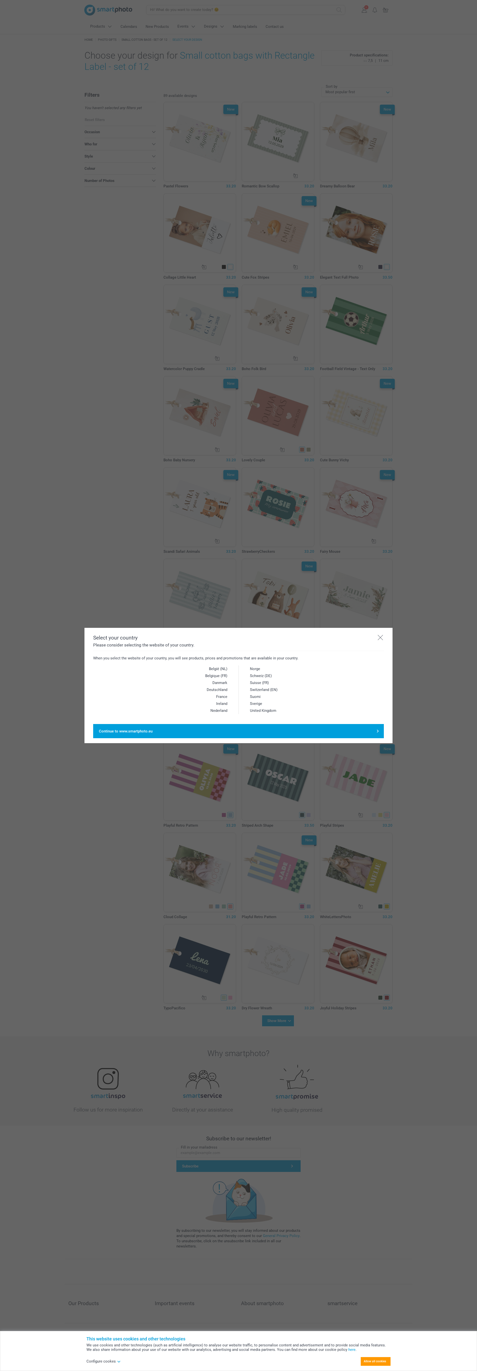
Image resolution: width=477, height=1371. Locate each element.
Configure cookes (101, 1361)
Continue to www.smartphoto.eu (126, 731)
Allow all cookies (375, 1361)
